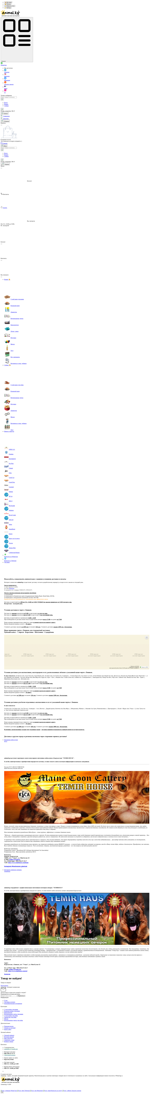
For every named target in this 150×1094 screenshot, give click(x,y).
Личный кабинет (9, 1035)
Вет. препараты (15, 357)
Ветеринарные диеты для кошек (13, 1014)
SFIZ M (11, 519)
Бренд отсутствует (14, 538)
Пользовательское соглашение (13, 1003)
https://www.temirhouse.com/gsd (17, 971)
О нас (6, 1000)
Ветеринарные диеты (17, 318)
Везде (6, 102)
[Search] (2, 109)
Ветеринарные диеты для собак (13, 1020)
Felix (10, 473)
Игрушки (13, 338)
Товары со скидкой (9, 1028)
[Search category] (2, 99)
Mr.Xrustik (12, 505)
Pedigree (11, 510)
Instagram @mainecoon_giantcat (15, 866)
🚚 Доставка (8, 2)
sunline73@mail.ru (14, 859)
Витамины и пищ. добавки (19, 363)
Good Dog (12, 482)
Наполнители (15, 325)
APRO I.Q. (12, 449)
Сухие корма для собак (11, 1015)
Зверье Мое (12, 548)
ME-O (10, 501)
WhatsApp (4, 65)
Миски (13, 344)
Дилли (11, 543)
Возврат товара (8, 1041)
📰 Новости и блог (10, 6)
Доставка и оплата (9, 1002)
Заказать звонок (9, 84)
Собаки (6, 105)
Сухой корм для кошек (17, 299)
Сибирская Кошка (14, 552)
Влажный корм (15, 305)
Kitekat (11, 491)
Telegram (6, 72)
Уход (12, 350)
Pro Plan (11, 463)
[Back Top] (2, 1092)
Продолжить (4, 985)
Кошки (6, 104)
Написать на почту (56, 1090)
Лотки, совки (14, 331)
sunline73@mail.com (15, 969)
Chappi (11, 468)
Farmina (11, 454)
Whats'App (14, 1090)
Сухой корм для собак (17, 385)
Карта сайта (7, 1029)
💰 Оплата (8, 4)
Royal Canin (12, 515)
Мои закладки (8, 1038)
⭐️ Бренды (8, 7)
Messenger (7, 80)
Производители (8, 1026)
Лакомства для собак (10, 1017)
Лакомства (14, 312)
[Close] (1, 260)
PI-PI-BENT (12, 459)
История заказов (9, 1037)
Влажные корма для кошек (12, 1011)
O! (5, 92)
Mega (5, 88)
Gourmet (11, 487)
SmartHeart (12, 529)
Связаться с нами (9, 1040)
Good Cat (11, 477)
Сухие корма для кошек (11, 1009)
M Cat (10, 496)
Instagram (7, 76)
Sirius (10, 524)
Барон (10, 534)
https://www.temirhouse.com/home (18, 862)
